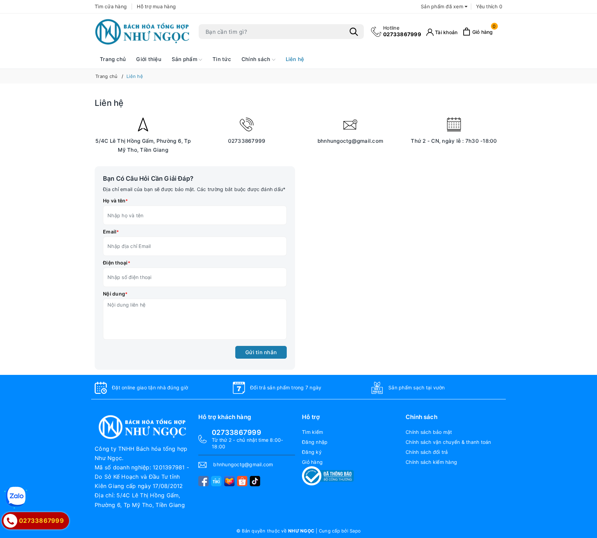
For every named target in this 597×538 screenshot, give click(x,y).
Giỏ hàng (312, 462)
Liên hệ (295, 59)
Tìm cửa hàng (111, 6)
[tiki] (216, 481)
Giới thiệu (148, 59)
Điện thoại (116, 263)
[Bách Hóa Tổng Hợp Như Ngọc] (143, 32)
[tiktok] (255, 481)
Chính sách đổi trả (427, 452)
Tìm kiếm (312, 432)
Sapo (355, 531)
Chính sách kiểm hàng (431, 462)
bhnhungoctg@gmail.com (350, 141)
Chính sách (256, 59)
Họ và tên (115, 200)
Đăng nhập (315, 442)
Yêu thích (489, 6)
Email (111, 232)
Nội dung (115, 294)
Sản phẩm (185, 59)
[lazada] (229, 481)
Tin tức (221, 59)
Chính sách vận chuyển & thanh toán (448, 442)
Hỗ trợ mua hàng (156, 6)
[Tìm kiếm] (354, 32)
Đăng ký (312, 452)
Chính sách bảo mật (429, 432)
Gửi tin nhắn (261, 352)
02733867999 (402, 31)
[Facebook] (203, 481)
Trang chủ (113, 59)
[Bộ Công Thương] (328, 475)
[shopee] (242, 481)
